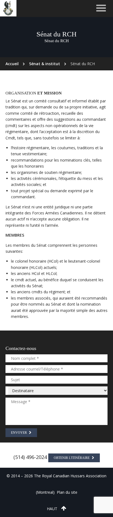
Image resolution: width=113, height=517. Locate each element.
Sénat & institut (44, 63)
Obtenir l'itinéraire (72, 458)
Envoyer (19, 433)
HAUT (52, 508)
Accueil (12, 63)
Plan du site (67, 492)
